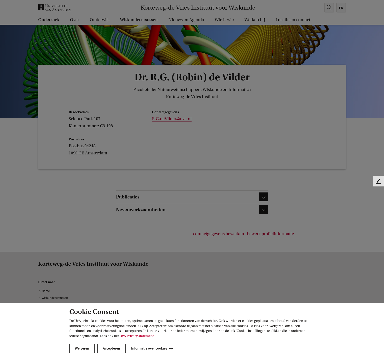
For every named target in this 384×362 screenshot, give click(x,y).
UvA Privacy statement (137, 336)
